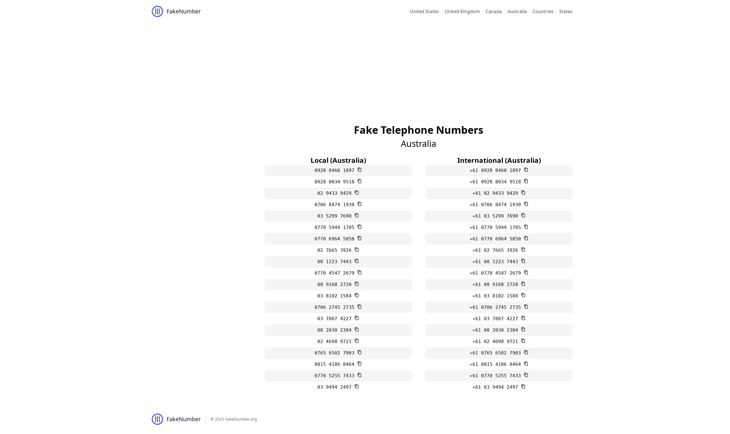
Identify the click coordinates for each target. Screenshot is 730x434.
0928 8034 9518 (336, 181)
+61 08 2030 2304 (497, 330)
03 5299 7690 (335, 216)
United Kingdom (462, 11)
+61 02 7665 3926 (497, 250)
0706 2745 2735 (336, 307)
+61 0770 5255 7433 (497, 375)
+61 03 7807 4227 (497, 318)
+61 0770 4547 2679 (497, 273)
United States (424, 11)
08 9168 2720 (335, 284)
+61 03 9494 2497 (497, 387)
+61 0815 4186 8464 (497, 364)
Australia (517, 11)
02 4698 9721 (335, 341)
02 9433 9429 (335, 193)
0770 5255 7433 (336, 375)
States (566, 11)
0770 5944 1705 (336, 227)
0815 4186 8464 (336, 364)
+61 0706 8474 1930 (497, 204)
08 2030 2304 (335, 330)
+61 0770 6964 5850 (497, 239)
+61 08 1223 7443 (497, 261)
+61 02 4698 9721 (497, 341)
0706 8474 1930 (336, 204)
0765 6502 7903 (336, 353)
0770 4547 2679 (336, 273)
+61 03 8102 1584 (497, 296)
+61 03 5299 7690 (497, 216)
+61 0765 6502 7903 (497, 353)
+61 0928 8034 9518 (497, 181)
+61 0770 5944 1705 (497, 227)
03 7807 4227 (335, 318)
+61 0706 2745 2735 (497, 307)
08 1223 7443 (335, 261)
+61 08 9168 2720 (497, 284)
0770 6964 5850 (336, 239)
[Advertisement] (365, 66)
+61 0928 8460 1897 (497, 170)
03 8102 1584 (335, 296)
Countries (542, 11)
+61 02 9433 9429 (497, 193)
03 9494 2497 (335, 387)
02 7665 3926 (335, 250)
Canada (494, 11)
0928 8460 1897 (336, 170)
